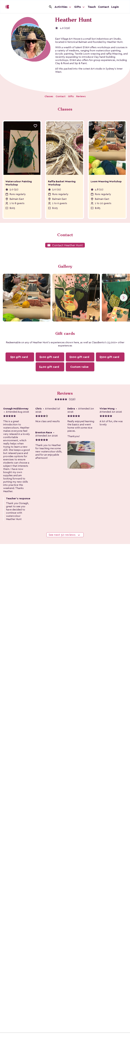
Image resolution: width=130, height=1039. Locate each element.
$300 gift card (109, 357)
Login (115, 6)
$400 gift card (49, 366)
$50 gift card (19, 357)
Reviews (81, 96)
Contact (103, 6)
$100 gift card (49, 357)
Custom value (79, 366)
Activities (61, 6)
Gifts (78, 6)
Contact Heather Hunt (65, 245)
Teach (92, 6)
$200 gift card (79, 357)
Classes (49, 96)
